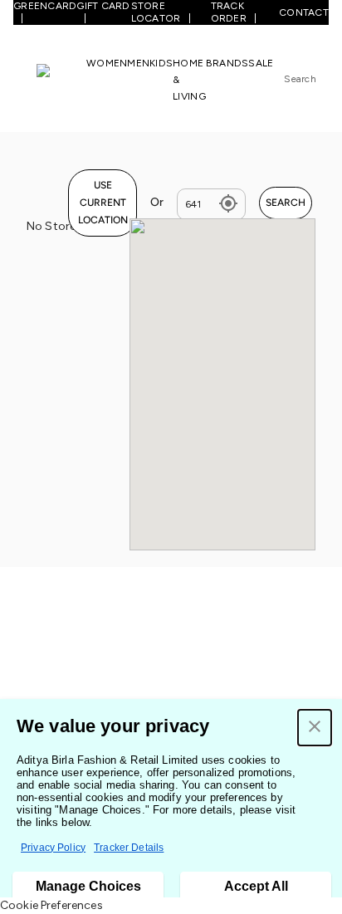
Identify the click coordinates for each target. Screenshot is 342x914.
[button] (314, 727)
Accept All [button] (256, 886)
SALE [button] (260, 63)
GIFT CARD (102, 6)
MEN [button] (138, 63)
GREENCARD (44, 6)
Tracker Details (129, 847)
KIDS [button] (161, 63)
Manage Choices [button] (88, 886)
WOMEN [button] (106, 63)
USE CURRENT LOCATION (103, 202)
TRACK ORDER (229, 12)
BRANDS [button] (227, 63)
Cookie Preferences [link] (51, 905)
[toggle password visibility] (228, 204)
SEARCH (285, 202)
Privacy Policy (53, 847)
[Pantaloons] (61, 79)
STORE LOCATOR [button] (156, 12)
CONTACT (304, 12)
